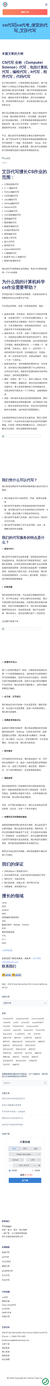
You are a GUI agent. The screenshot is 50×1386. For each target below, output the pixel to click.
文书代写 (6, 1309)
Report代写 (7, 1034)
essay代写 (25, 1022)
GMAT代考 (6, 1312)
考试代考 (25, 1057)
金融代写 (16, 1064)
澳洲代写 (41, 1041)
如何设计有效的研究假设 (12, 1124)
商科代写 (17, 1038)
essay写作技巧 (37, 1022)
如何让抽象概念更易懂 (11, 1105)
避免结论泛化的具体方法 (12, 1118)
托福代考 (6, 1316)
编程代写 (38, 1053)
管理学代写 (7, 1053)
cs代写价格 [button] (7, 950)
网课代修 (6, 1057)
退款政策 (6, 1348)
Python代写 (40, 1030)
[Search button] (45, 1083)
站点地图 (6, 1359)
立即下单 (6, 1344)
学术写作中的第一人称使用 (13, 1111)
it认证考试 (6, 1261)
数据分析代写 (18, 1041)
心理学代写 (28, 1038)
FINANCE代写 (18, 1026)
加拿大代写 (7, 1038)
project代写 (28, 1030)
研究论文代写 (21, 1049)
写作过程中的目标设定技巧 (13, 1098)
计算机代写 (33, 1061)
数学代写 (6, 1041)
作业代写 (37, 1034)
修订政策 (6, 1351)
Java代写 (6, 1030)
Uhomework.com (10, 962)
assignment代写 (22, 1019)
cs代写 (15, 1022)
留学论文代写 (8, 1049)
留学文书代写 (30, 1045)
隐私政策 (6, 1355)
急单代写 (38, 1038)
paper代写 (17, 1030)
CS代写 (8, 62)
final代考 (6, 1026)
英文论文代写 (21, 1061)
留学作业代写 (18, 1045)
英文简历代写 (8, 1061)
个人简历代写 (20, 1034)
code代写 (6, 1022)
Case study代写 (38, 1019)
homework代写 (32, 1026)
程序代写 (32, 1049)
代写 (29, 1034)
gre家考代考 (7, 1271)
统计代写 (28, 1053)
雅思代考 (6, 1266)
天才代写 (37, 958)
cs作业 (9, 287)
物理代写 (6, 1045)
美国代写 (16, 1057)
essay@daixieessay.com (18, 1340)
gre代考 (5, 1257)
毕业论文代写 (30, 1041)
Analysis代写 (8, 1019)
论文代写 (6, 1064)
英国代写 (35, 1057)
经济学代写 (18, 1053)
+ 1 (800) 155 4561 (17, 1336)
